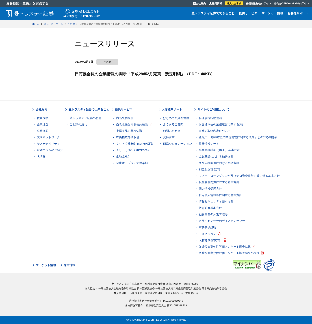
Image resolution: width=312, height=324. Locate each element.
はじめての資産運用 (176, 118)
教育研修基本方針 (210, 207)
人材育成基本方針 (210, 240)
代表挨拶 (42, 118)
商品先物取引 (124, 118)
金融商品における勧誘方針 (216, 156)
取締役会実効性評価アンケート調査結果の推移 (229, 253)
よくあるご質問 (173, 124)
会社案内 (201, 3)
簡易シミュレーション (177, 143)
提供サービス (248, 13)
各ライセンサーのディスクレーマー (222, 220)
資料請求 (169, 137)
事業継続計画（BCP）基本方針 (219, 150)
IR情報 (41, 156)
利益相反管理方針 (210, 169)
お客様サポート (298, 13)
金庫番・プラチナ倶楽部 (132, 163)
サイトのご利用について (213, 109)
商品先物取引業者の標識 (132, 124)
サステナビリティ (48, 143)
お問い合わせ (171, 130)
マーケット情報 (272, 13)
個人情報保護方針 (210, 188)
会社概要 (42, 130)
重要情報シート (209, 143)
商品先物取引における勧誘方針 (219, 163)
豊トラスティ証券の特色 (85, 118)
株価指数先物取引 (127, 137)
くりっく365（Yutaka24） (133, 150)
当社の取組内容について (215, 130)
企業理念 (42, 124)
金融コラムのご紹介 (50, 150)
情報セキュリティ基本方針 (216, 201)
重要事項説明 (207, 227)
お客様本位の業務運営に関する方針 (222, 124)
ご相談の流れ (78, 124)
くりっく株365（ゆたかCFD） (136, 143)
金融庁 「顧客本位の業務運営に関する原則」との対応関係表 (238, 137)
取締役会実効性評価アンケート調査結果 (225, 246)
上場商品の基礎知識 (129, 130)
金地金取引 (123, 156)
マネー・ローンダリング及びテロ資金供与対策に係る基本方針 (239, 175)
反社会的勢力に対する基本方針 (219, 182)
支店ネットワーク (48, 137)
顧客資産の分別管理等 (213, 214)
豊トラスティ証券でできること (213, 13)
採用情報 (217, 3)
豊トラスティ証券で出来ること (89, 109)
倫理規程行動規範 (210, 118)
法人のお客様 (234, 3)
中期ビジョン (207, 233)
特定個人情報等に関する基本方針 (220, 195)
